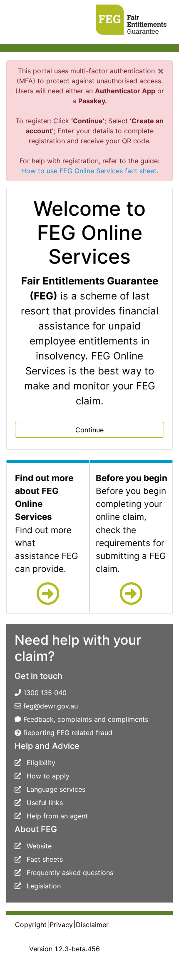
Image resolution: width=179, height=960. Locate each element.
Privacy (61, 924)
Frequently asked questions (70, 872)
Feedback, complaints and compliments (85, 719)
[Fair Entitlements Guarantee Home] (127, 18)
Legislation (44, 886)
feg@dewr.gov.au (50, 706)
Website (39, 846)
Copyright (31, 924)
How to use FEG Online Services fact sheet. (89, 171)
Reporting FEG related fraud (67, 732)
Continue (89, 430)
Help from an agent (57, 816)
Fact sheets (45, 859)
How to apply (48, 776)
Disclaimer (92, 924)
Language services (56, 789)
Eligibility (41, 762)
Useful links (45, 802)
